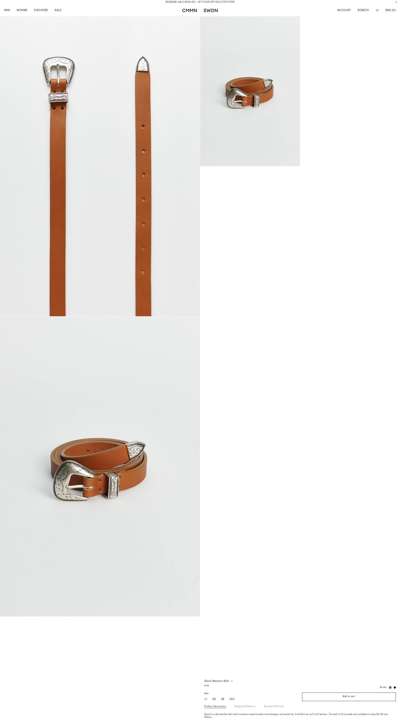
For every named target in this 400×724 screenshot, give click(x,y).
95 (223, 699)
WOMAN (22, 10)
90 (214, 699)
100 (231, 699)
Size (206, 694)
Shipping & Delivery (245, 706)
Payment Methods (274, 706)
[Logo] (200, 10)
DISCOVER (41, 10)
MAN (7, 10)
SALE (58, 10)
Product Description (215, 706)
